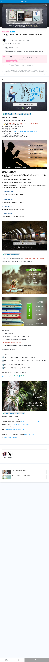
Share (45, 4)
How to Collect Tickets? (12, 61)
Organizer (6, 660)
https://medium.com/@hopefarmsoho (20, 426)
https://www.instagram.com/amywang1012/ (13, 432)
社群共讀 (7, 65)
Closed (36, 660)
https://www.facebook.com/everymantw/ (25, 131)
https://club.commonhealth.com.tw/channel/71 (30, 421)
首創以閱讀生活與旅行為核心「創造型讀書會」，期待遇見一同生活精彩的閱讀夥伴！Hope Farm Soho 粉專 (24, 52)
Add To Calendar (8, 45)
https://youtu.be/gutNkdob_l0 (10, 437)
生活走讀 (17, 65)
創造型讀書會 (29, 65)
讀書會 (12, 65)
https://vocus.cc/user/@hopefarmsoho (22, 424)
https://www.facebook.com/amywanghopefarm (14, 429)
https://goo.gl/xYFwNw (29, 434)
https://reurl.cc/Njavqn (24, 419)
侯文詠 (23, 65)
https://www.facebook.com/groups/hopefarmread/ (12, 376)
